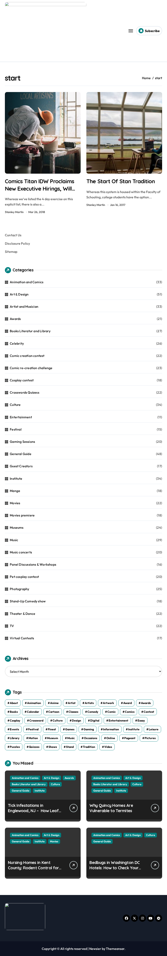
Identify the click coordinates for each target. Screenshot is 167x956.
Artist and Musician (24, 306)
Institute (16, 478)
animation (34, 703)
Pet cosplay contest (24, 577)
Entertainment (21, 417)
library (14, 738)
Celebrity (17, 343)
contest (149, 712)
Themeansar (115, 949)
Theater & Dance (22, 614)
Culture (15, 405)
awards (146, 703)
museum (52, 738)
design (76, 720)
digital (94, 720)
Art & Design (19, 294)
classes (73, 712)
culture (58, 720)
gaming (89, 729)
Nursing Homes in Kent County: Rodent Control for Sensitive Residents (33, 868)
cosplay (15, 720)
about (14, 703)
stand (70, 747)
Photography (19, 589)
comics (129, 712)
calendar (33, 712)
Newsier (95, 949)
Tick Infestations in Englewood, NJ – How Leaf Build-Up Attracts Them (33, 810)
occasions (90, 738)
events (14, 729)
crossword (36, 720)
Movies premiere (22, 515)
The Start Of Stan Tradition (120, 181)
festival (33, 729)
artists (89, 703)
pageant (129, 738)
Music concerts (21, 552)
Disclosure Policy (17, 243)
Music (14, 540)
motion (33, 738)
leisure (153, 729)
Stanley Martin (14, 212)
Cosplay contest (22, 380)
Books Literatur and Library (30, 331)
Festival (16, 429)
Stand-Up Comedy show (28, 601)
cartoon (53, 712)
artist (72, 703)
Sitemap (11, 252)
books (14, 712)
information (111, 729)
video (108, 747)
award (127, 703)
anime (54, 703)
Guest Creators (21, 466)
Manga (15, 491)
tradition (89, 747)
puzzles (15, 747)
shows (52, 747)
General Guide (20, 454)
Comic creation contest (27, 356)
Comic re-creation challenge (31, 368)
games (69, 729)
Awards (15, 319)
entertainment (118, 720)
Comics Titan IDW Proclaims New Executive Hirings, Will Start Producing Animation (39, 188)
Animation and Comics (26, 282)
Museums (16, 527)
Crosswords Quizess (24, 392)
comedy (92, 712)
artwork (108, 703)
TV (12, 626)
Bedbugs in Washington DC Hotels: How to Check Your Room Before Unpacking (114, 868)
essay (141, 720)
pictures (150, 738)
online (110, 738)
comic (111, 712)
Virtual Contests (22, 638)
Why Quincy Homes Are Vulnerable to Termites (111, 808)
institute (134, 729)
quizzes (34, 747)
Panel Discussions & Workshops (33, 564)
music (71, 738)
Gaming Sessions (22, 442)
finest (52, 729)
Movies (15, 503)
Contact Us (13, 235)
